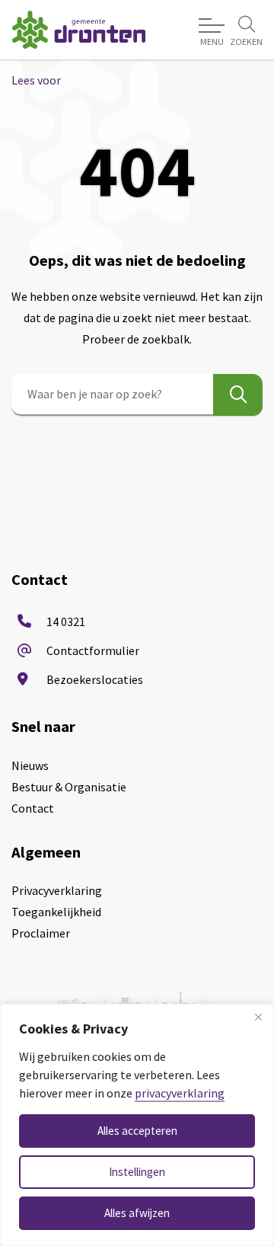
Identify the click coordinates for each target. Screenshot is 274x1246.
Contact (32, 808)
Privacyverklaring (56, 890)
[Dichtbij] (258, 1017)
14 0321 (65, 621)
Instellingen (137, 1172)
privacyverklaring (180, 1093)
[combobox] (137, 395)
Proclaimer (40, 933)
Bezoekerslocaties (94, 679)
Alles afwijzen (137, 1213)
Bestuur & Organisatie (68, 786)
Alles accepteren (137, 1130)
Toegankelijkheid (56, 911)
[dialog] (137, 1125)
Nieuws (30, 765)
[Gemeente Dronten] (78, 29)
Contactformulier (92, 650)
